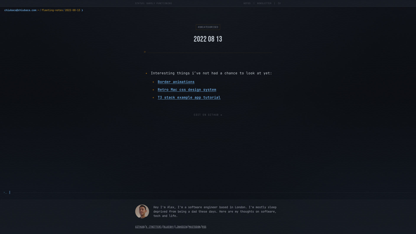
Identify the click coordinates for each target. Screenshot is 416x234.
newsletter (264, 3)
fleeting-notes (52, 10)
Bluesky (168, 227)
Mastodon (194, 227)
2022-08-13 (72, 10)
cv (279, 3)
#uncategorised (208, 27)
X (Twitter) (154, 227)
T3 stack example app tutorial (189, 97)
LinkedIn (181, 227)
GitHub (139, 227)
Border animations (176, 82)
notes (247, 3)
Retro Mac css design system (187, 89)
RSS (204, 227)
